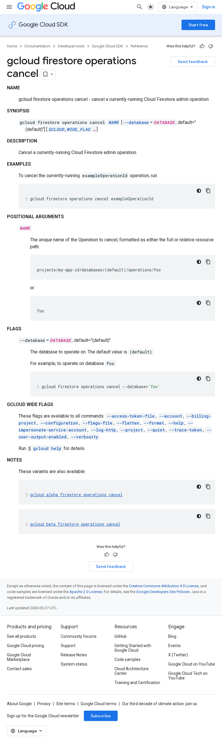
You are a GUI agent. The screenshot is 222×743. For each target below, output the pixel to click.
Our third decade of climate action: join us (159, 703)
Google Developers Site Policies (163, 592)
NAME (113, 122)
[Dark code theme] (199, 190)
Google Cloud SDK (43, 24)
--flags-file (97, 423)
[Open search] (139, 6)
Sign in (208, 7)
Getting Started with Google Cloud (132, 648)
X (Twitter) (178, 655)
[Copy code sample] (208, 190)
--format (154, 423)
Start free (198, 24)
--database (136, 122)
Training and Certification (137, 682)
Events (174, 645)
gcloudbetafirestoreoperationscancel (75, 524)
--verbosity (84, 437)
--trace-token (185, 430)
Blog (172, 636)
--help (176, 423)
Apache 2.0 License (85, 592)
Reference (139, 46)
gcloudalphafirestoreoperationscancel (76, 494)
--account (170, 416)
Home (12, 46)
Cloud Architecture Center (131, 671)
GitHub (120, 636)
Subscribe (101, 715)
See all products (21, 636)
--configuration (59, 423)
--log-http (103, 430)
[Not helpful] (210, 46)
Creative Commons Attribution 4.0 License (164, 586)
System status (74, 664)
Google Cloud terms (98, 703)
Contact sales (19, 668)
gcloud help (47, 448)
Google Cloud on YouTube (191, 664)
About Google (19, 703)
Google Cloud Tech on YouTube (188, 675)
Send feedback (193, 61)
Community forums (79, 636)
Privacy (44, 703)
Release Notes (74, 655)
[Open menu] (9, 7)
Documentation (37, 46)
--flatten (128, 423)
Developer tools (71, 46)
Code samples (127, 659)
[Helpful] (202, 46)
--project (131, 430)
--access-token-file (131, 416)
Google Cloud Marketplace (19, 657)
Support (68, 645)
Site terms (65, 703)
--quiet (156, 430)
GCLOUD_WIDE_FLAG (69, 129)
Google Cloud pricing (25, 645)
